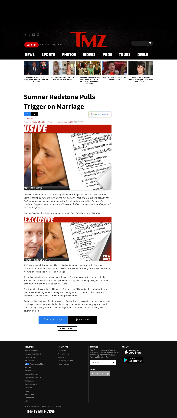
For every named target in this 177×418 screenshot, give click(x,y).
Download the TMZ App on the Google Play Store (133, 360)
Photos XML (30, 398)
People (27, 391)
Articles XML (30, 371)
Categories (29, 381)
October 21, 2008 (38, 122)
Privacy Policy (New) (33, 354)
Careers (61, 357)
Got (31, 44)
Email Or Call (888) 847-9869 (51, 45)
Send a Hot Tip (63, 354)
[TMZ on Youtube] (33, 35)
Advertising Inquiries (65, 361)
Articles (28, 367)
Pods (107, 55)
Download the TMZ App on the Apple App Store (133, 352)
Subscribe (113, 362)
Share (55, 319)
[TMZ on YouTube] (102, 373)
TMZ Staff (30, 119)
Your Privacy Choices (38, 364)
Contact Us (62, 351)
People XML (29, 394)
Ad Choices (29, 361)
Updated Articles (31, 374)
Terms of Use (30, 357)
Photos (69, 55)
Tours (124, 55)
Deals (142, 55)
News (30, 55)
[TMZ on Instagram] (38, 34)
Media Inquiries (63, 364)
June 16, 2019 (68, 122)
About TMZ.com (31, 351)
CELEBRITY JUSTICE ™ (67, 328)
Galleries (28, 388)
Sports (48, 55)
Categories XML (31, 384)
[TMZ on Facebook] (26, 34)
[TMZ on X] (29, 34)
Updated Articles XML (33, 377)
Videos (89, 55)
